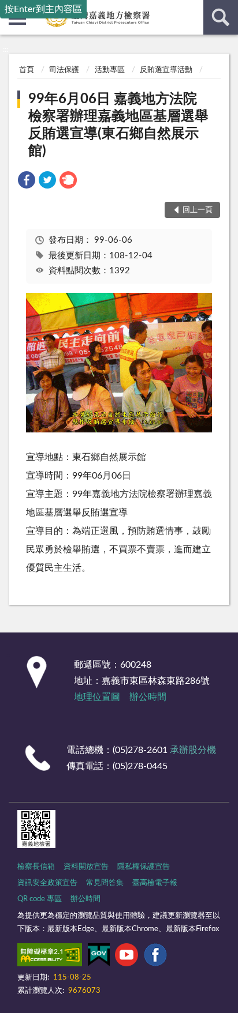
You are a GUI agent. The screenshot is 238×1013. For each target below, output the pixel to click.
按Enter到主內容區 (43, 9)
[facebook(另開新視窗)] (155, 957)
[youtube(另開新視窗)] (126, 957)
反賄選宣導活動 (166, 70)
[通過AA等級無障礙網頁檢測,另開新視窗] (49, 957)
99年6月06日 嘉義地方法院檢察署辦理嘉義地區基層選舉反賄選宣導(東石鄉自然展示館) (118, 125)
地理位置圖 (97, 697)
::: (5, 49)
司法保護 (64, 70)
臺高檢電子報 (154, 883)
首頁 (26, 70)
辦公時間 (147, 697)
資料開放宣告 (86, 867)
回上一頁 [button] (198, 210)
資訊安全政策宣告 (47, 883)
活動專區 (110, 70)
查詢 (220, 17)
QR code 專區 (39, 899)
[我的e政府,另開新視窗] (99, 957)
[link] (26, 182)
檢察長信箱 (36, 867)
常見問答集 (105, 883)
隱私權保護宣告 (143, 867)
